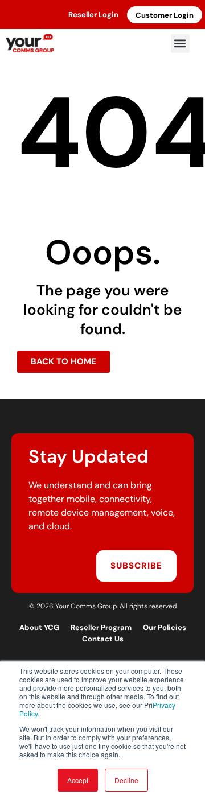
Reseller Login (93, 14)
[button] (180, 43)
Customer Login (165, 15)
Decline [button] (126, 780)
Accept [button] (77, 780)
